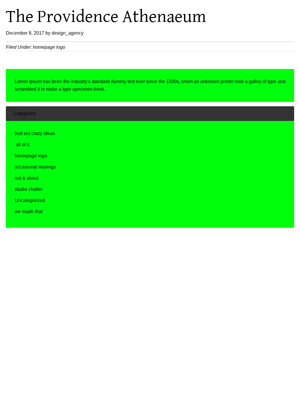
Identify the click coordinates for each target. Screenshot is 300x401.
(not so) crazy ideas (35, 133)
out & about (26, 178)
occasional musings (35, 166)
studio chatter (28, 189)
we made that (28, 211)
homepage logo (49, 47)
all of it (22, 144)
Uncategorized (30, 200)
